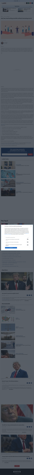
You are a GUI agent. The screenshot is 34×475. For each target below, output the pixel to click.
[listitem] (17, 237)
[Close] (31, 226)
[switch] (27, 239)
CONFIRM (11, 247)
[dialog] (17, 237)
